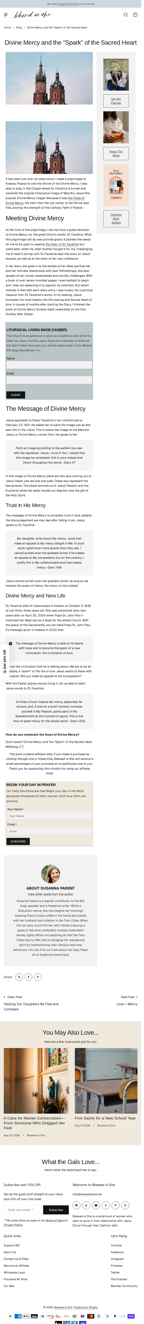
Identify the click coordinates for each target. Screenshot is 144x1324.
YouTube (116, 1244)
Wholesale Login (14, 1271)
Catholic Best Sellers (116, 219)
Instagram (117, 1257)
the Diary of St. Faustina (62, 244)
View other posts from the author (50, 894)
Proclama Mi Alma (15, 1278)
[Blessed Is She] (32, 14)
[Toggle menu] (6, 15)
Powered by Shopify (86, 1306)
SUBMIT (16, 395)
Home (7, 27)
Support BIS (12, 1244)
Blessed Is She (63, 1306)
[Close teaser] (10, 644)
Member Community (124, 1284)
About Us (10, 1251)
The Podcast (119, 1278)
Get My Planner (116, 101)
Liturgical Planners (68, 3)
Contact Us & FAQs (16, 1257)
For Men (9, 1284)
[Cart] (135, 15)
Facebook (117, 1251)
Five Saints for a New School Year (104, 1117)
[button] (4, 662)
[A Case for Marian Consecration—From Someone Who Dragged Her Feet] (36, 1080)
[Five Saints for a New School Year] (106, 1080)
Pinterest (117, 1264)
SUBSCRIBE (18, 841)
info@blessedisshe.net (87, 1193)
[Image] (116, 75)
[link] (19, 977)
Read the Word (116, 154)
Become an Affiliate (16, 1264)
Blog (19, 27)
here (76, 950)
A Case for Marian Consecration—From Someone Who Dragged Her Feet (34, 1122)
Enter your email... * (20, 1208)
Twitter (115, 1271)
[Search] (125, 15)
